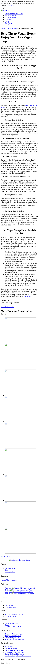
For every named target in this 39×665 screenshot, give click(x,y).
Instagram (8, 592)
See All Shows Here (7, 307)
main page (27, 296)
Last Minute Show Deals (13, 627)
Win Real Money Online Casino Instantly (18, 656)
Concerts (8, 19)
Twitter (7, 590)
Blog (15, 28)
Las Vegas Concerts (11, 623)
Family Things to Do (12, 638)
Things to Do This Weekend (14, 639)
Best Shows (9, 605)
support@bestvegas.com (9, 580)
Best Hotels (9, 646)
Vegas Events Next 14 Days (14, 14)
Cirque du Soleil (10, 17)
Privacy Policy (10, 572)
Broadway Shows (11, 15)
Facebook (8, 588)
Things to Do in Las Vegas (14, 634)
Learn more (10, 5)
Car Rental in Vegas (11, 648)
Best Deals (8, 25)
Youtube (8, 594)
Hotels (7, 21)
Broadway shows (10, 607)
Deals (7, 625)
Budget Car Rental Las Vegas (14, 652)
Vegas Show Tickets (7, 28)
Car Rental (8, 23)
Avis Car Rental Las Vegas (14, 650)
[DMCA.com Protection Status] (19, 560)
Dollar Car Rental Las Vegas (14, 654)
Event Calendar (10, 568)
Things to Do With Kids (13, 636)
